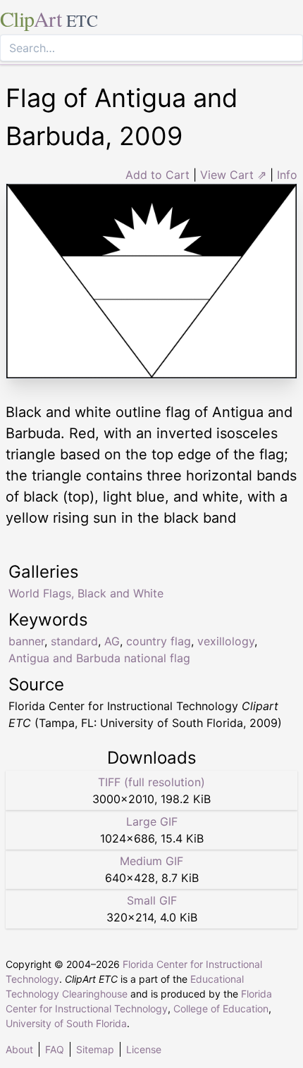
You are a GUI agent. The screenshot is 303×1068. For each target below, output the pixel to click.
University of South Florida (66, 1023)
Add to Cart (157, 175)
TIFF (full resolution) (151, 782)
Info (287, 175)
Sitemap (95, 1049)
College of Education (220, 1008)
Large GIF (152, 821)
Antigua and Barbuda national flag (99, 658)
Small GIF (152, 900)
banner (26, 641)
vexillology (225, 641)
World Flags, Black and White (85, 593)
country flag (158, 641)
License (143, 1049)
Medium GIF (151, 861)
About (19, 1049)
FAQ (54, 1049)
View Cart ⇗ (233, 175)
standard (74, 641)
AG (112, 641)
